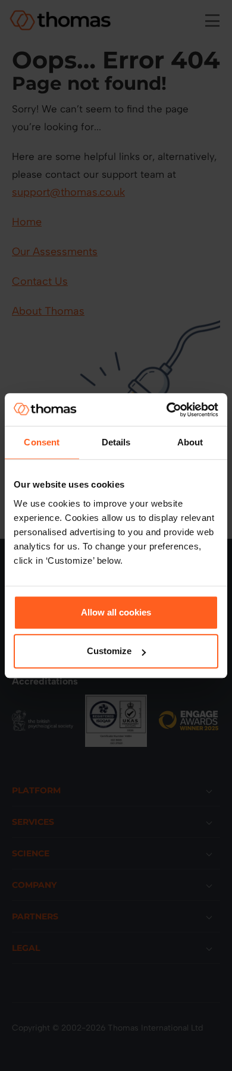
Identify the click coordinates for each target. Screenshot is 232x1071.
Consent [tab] (41, 442)
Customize (109, 651)
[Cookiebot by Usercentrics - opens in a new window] (166, 409)
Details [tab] (116, 442)
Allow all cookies (116, 612)
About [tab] (190, 442)
